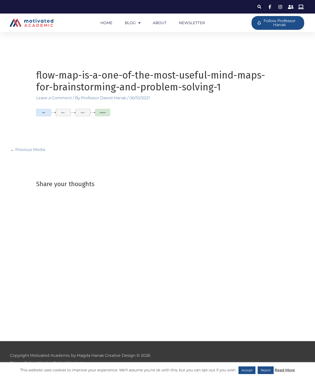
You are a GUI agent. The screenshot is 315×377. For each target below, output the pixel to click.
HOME (106, 22)
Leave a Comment (54, 98)
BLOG (130, 22)
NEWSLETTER (192, 22)
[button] (259, 7)
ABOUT (160, 22)
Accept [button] (246, 370)
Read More (285, 370)
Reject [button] (266, 370)
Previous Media (27, 149)
